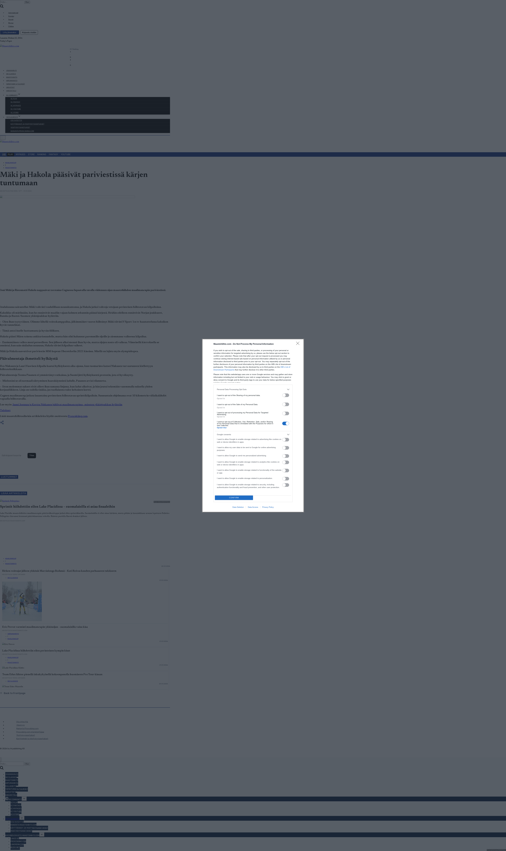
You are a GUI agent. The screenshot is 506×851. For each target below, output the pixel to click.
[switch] (285, 395)
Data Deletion (238, 507)
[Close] (298, 344)
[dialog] (253, 425)
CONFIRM (234, 498)
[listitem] (253, 389)
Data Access (253, 507)
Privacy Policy (268, 507)
